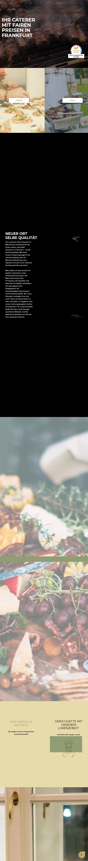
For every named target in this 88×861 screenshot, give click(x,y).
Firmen (19, 100)
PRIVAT (72, 100)
